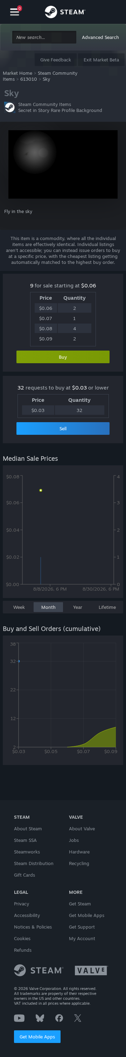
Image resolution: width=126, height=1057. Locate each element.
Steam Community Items (44, 104)
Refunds (22, 950)
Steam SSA (25, 840)
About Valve (82, 828)
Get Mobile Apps (37, 1036)
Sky (46, 79)
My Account (82, 938)
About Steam (28, 828)
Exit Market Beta (101, 59)
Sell (62, 428)
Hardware (79, 852)
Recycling (79, 863)
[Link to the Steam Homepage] (65, 13)
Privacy (21, 903)
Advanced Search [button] (100, 37)
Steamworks (27, 852)
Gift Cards (24, 875)
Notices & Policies (33, 927)
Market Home (17, 73)
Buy (63, 357)
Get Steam (80, 903)
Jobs (74, 840)
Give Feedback (55, 59)
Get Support (82, 927)
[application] (63, 535)
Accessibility (27, 915)
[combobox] (44, 37)
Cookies (22, 938)
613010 (28, 79)
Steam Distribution (34, 863)
